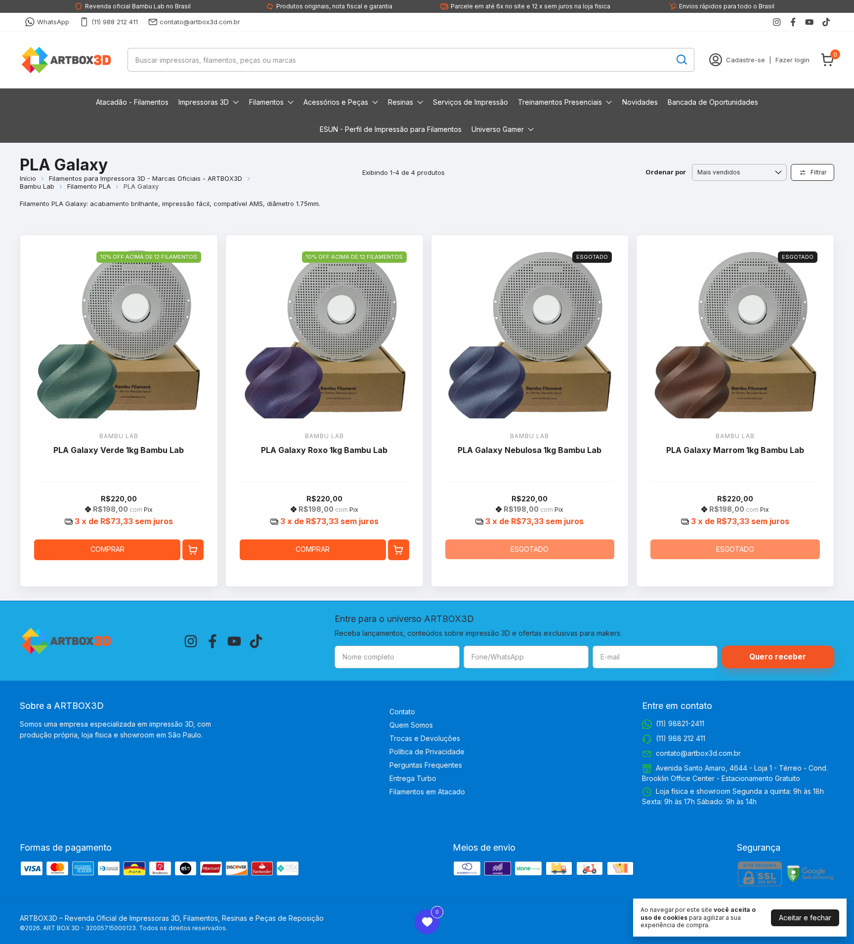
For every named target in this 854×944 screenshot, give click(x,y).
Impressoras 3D (203, 102)
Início (28, 178)
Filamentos (266, 102)
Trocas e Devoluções (424, 738)
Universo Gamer (497, 129)
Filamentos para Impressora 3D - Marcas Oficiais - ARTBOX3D (145, 178)
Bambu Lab (37, 186)
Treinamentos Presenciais (560, 102)
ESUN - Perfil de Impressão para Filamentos (391, 129)
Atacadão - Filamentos (132, 102)
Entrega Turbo (412, 778)
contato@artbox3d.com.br (200, 22)
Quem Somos (411, 725)
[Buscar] (681, 59)
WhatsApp (53, 22)
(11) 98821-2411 (680, 723)
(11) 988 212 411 (114, 22)
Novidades (640, 102)
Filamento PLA (89, 186)
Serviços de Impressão (470, 102)
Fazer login (792, 60)
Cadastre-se (745, 60)
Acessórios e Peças (335, 102)
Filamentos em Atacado (427, 791)
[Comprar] (193, 550)
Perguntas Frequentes (425, 765)
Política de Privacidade (427, 751)
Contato (402, 711)
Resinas (400, 102)
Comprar (107, 549)
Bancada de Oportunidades (713, 102)
